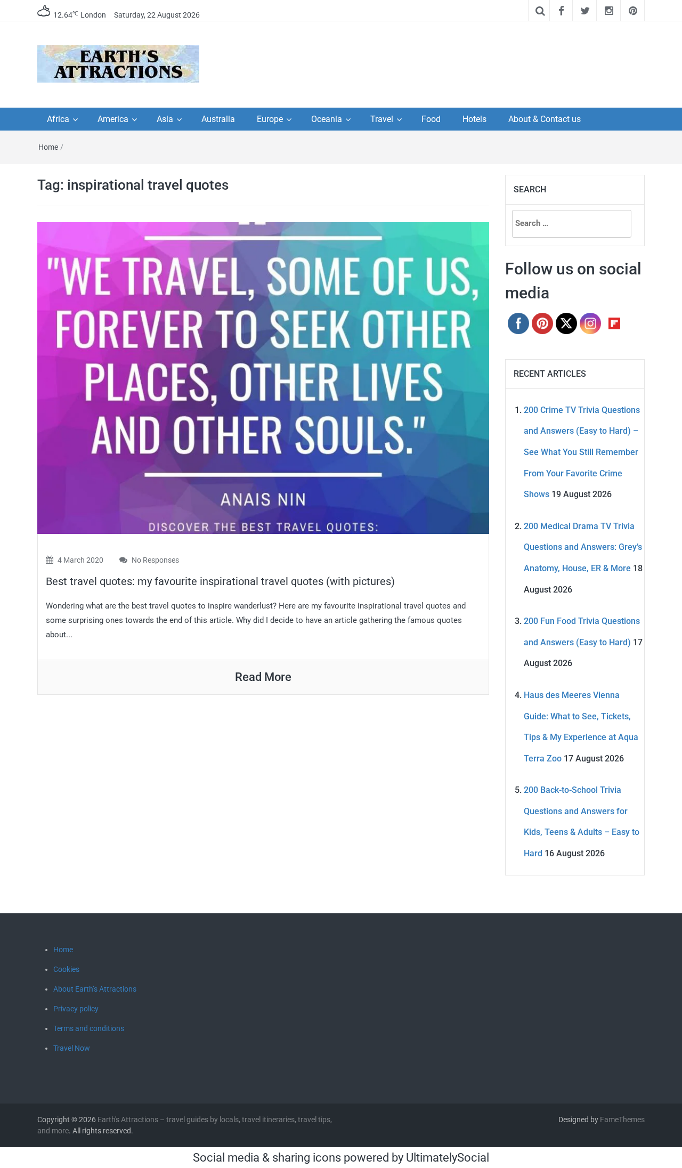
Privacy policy (76, 1008)
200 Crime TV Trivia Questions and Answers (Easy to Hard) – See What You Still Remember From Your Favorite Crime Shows (582, 452)
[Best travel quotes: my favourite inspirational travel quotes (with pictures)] (263, 377)
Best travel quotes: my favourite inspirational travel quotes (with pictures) (220, 581)
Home (48, 147)
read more (263, 677)
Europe (270, 119)
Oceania (326, 119)
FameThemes (622, 1119)
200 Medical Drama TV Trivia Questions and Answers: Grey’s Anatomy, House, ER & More (583, 547)
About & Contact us (544, 119)
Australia (218, 119)
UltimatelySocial (447, 1157)
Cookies (66, 969)
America (113, 119)
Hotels (474, 119)
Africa (58, 119)
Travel (381, 119)
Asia (165, 119)
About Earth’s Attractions (94, 989)
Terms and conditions (88, 1028)
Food (431, 119)
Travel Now (71, 1048)
